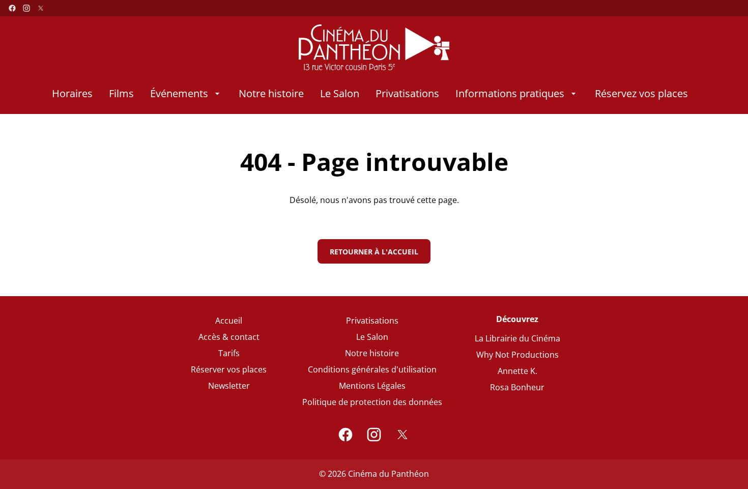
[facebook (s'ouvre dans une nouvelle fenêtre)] (12, 8)
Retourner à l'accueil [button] (374, 251)
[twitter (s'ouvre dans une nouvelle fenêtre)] (41, 8)
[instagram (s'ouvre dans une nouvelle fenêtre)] (26, 8)
